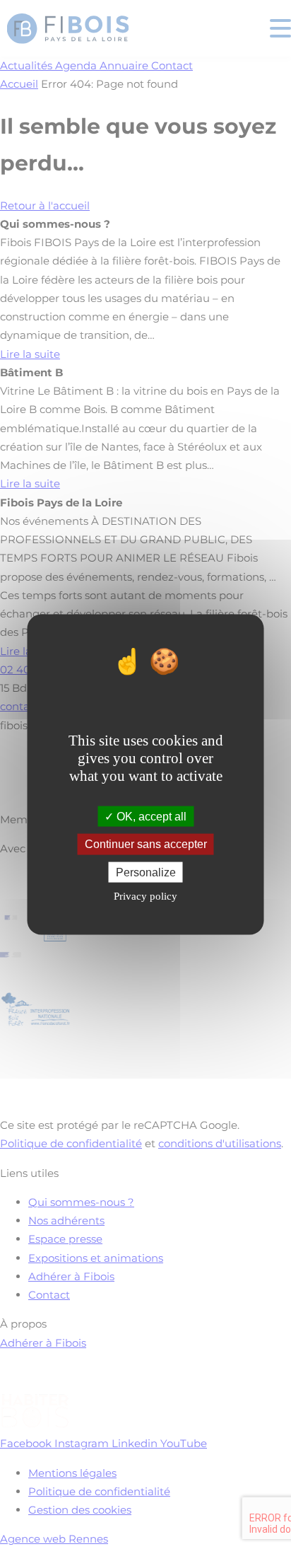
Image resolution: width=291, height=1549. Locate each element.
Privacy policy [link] (145, 895)
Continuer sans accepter (146, 844)
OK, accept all (150, 817)
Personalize (146, 872)
